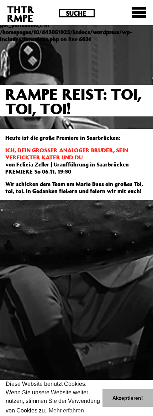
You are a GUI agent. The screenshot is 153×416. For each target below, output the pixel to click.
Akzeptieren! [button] (127, 398)
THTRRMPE (20, 13)
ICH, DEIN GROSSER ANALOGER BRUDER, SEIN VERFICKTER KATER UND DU (66, 154)
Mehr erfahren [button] (66, 410)
